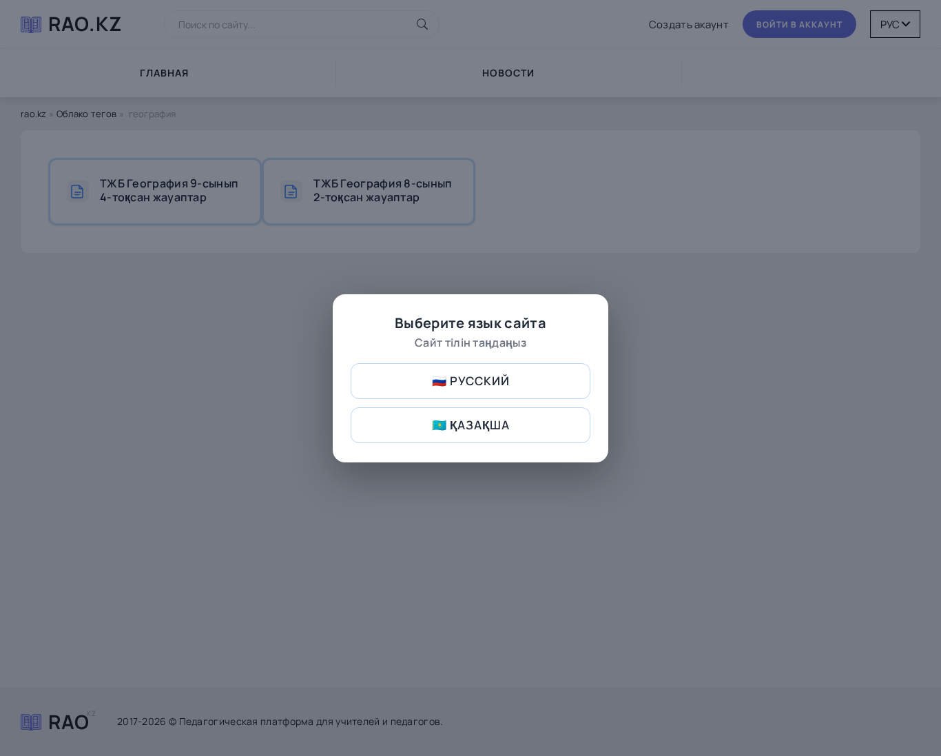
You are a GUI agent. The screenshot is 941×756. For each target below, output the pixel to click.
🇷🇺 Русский (471, 381)
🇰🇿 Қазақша (471, 425)
